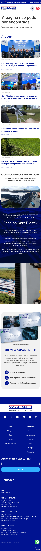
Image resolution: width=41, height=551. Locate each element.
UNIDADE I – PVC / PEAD (9, 498)
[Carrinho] (38, 8)
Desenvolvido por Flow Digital (10, 542)
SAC (2, 490)
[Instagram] (11, 417)
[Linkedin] (23, 417)
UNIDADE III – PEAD (7, 526)
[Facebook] (4, 417)
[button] (32, 8)
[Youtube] (17, 417)
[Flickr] (30, 417)
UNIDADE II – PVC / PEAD (9, 512)
